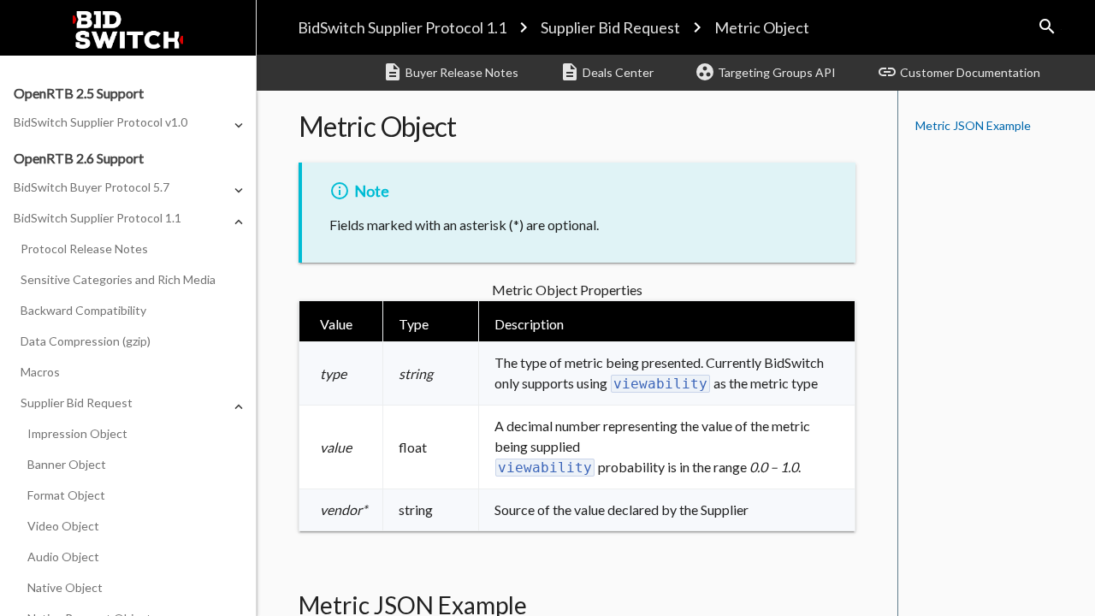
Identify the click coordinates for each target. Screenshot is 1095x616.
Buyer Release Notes (450, 72)
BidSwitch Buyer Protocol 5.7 (91, 187)
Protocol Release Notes (84, 248)
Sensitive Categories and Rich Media (118, 279)
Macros (40, 371)
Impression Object (77, 433)
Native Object (65, 587)
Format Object (66, 495)
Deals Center (606, 72)
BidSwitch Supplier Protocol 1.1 (402, 27)
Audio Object (63, 556)
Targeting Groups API (765, 72)
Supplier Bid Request (610, 27)
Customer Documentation (958, 72)
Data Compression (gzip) (86, 341)
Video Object (63, 525)
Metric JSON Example (973, 125)
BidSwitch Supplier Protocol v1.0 (100, 122)
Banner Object (66, 464)
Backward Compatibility (83, 310)
